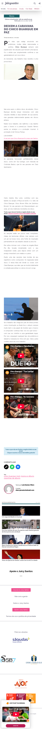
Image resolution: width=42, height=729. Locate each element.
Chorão (21, 9)
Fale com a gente (21, 596)
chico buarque (10, 476)
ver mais (38, 502)
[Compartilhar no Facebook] (18, 467)
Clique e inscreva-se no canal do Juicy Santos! (19, 212)
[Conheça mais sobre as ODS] (21, 698)
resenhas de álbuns (12, 478)
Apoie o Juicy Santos (21, 610)
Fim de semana (12, 9)
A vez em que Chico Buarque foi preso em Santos (21, 138)
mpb (18, 476)
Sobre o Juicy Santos (21, 603)
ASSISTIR (15, 725)
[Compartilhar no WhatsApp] (12, 467)
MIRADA (36, 9)
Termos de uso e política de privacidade (21, 616)
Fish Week (29, 9)
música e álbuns (27, 476)
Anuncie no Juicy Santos (21, 590)
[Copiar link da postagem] (6, 467)
